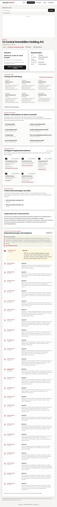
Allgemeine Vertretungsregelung (12, 107)
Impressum (20, 504)
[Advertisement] (28, 27)
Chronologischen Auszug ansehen (11, 168)
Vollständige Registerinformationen (46, 77)
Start (24, 2)
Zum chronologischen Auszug (11, 245)
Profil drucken (28, 47)
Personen (39, 2)
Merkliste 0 (51, 2)
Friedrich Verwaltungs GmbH (37, 140)
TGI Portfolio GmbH (10, 124)
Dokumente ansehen (42, 169)
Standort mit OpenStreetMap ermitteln (15, 67)
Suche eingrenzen (6, 13)
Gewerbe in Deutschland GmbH (37, 124)
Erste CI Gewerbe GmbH (11, 140)
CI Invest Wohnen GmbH (11, 129)
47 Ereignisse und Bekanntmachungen (15, 47)
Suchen (51, 10)
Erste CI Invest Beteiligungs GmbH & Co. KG (41, 135)
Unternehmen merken (37, 47)
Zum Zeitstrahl (7, 180)
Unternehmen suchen (6, 7)
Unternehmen (31, 2)
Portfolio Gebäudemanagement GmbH (39, 129)
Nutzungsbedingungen (28, 504)
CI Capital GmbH (9, 135)
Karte (45, 2)
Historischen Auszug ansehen (27, 165)
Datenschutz (36, 504)
